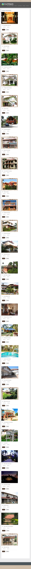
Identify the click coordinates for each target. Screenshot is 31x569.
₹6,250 (3, 509)
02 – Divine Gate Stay (5, 46)
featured (5, 22)
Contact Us (27, 5)
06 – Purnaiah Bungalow (6, 129)
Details (8, 29)
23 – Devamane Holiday (6, 484)
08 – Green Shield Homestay (7, 171)
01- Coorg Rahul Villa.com (6, 25)
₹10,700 (4, 530)
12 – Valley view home (6, 254)
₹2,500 (3, 29)
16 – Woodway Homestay (6, 337)
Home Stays (8, 5)
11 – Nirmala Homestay (6, 233)
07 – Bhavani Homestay (6, 150)
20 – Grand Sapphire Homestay (7, 422)
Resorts (16, 5)
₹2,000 (3, 50)
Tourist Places (20, 5)
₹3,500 (3, 363)
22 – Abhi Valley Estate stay (6, 463)
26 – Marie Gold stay (5, 547)
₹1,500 (3, 133)
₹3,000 (3, 447)
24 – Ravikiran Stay (5, 505)
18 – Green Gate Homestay (6, 380)
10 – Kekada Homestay (6, 212)
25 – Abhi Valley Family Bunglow (7, 526)
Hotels (12, 5)
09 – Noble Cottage (5, 191)
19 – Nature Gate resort (6, 401)
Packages (24, 5)
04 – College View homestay (7, 87)
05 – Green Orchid (5, 108)
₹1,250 (3, 551)
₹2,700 (3, 279)
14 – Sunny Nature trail (6, 296)
